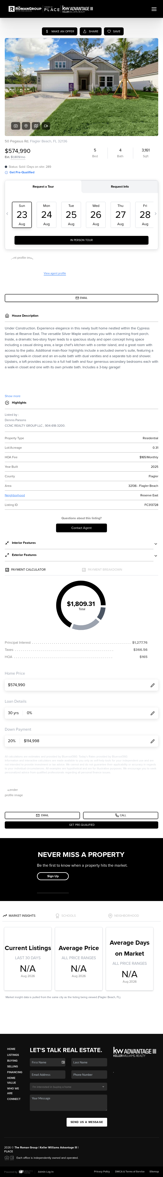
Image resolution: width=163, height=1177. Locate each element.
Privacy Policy (102, 1171)
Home (11, 1049)
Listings (13, 1055)
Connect (13, 1099)
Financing (14, 1072)
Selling (12, 1066)
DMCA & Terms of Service (130, 1171)
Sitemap (154, 1171)
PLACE (8, 1151)
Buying (12, 1060)
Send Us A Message (87, 1122)
